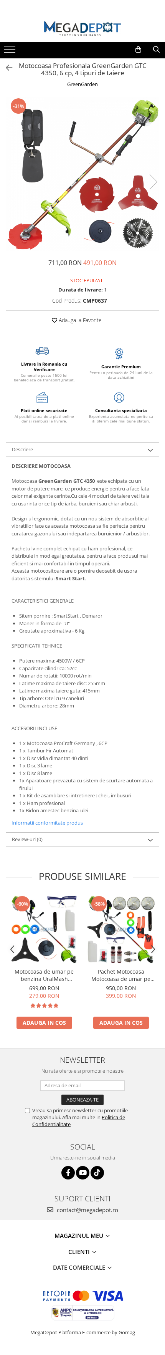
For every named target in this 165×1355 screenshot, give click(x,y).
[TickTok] (97, 1172)
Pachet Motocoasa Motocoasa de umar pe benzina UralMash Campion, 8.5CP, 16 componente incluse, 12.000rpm (120, 975)
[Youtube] (82, 1172)
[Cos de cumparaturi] (138, 49)
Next (153, 182)
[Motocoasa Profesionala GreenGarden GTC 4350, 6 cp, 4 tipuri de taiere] (82, 174)
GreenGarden (82, 84)
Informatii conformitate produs (47, 822)
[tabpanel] (82, 174)
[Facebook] (68, 1172)
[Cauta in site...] (156, 49)
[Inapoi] (6, 68)
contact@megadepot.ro (86, 1210)
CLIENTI (79, 1252)
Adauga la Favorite (79, 320)
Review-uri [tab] (27, 839)
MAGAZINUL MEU (79, 1235)
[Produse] (10, 51)
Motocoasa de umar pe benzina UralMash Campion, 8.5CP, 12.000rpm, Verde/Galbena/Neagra (44, 975)
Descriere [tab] (22, 449)
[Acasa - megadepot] (82, 28)
